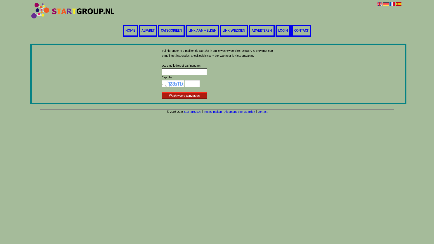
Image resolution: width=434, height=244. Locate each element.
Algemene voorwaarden (239, 112)
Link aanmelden (203, 31)
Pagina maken (213, 112)
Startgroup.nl (192, 112)
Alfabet (148, 31)
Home (130, 31)
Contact (301, 31)
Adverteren (262, 31)
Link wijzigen (234, 31)
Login (283, 31)
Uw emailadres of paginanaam (181, 66)
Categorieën (171, 31)
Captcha (167, 77)
